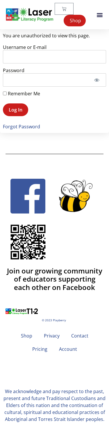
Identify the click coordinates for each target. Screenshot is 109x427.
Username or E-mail (25, 47)
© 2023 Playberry (54, 320)
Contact (79, 336)
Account (68, 349)
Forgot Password (21, 126)
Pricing (39, 349)
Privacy (52, 336)
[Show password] (96, 80)
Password (13, 70)
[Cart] (64, 9)
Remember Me (23, 93)
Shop (26, 336)
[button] (100, 14)
